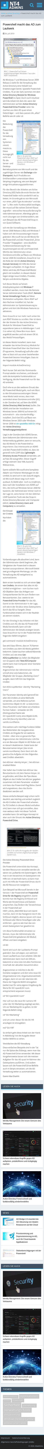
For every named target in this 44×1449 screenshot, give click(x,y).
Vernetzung (29, 1405)
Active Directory (13, 13)
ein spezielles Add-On (25, 423)
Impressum (5, 1438)
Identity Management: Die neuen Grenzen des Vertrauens (22, 1122)
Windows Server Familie (15, 1423)
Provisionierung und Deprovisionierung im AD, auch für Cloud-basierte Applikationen (27, 1238)
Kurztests (7, 1401)
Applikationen (29, 1396)
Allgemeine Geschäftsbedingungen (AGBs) (17, 1442)
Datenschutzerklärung (21, 1438)
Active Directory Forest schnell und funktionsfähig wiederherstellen (17, 1200)
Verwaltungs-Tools (17, 1410)
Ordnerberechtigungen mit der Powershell (28, 1252)
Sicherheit (12, 1405)
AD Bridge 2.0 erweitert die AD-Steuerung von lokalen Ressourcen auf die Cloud (27, 1222)
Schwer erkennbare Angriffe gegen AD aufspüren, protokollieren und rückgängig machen (20, 1161)
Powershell (18, 1400)
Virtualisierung (12, 1414)
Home (3, 13)
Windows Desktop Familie (19, 1419)
